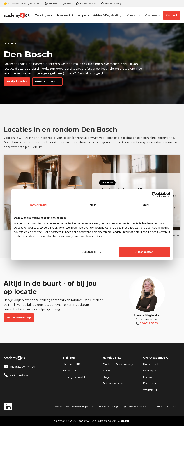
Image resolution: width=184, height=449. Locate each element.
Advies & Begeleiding (107, 15)
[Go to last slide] (173, 236)
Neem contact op (47, 81)
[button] (44, 15)
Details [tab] (92, 204)
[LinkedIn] (8, 406)
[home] (16, 15)
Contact (171, 15)
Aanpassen (89, 251)
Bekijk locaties (17, 81)
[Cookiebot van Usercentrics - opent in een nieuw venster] (154, 194)
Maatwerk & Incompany (73, 15)
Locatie (8, 43)
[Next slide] (178, 236)
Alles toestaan (144, 251)
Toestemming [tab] (38, 204)
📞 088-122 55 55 (147, 323)
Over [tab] (146, 204)
